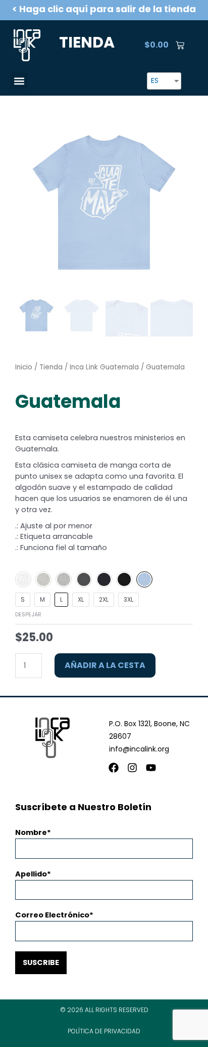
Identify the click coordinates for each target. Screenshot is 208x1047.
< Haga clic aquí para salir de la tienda (104, 9)
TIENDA (87, 42)
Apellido (31, 874)
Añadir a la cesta (105, 665)
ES (155, 80)
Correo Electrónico (52, 915)
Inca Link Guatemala (104, 367)
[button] (19, 80)
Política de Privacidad (104, 1031)
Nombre (31, 832)
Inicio (23, 367)
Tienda (51, 367)
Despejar (28, 614)
